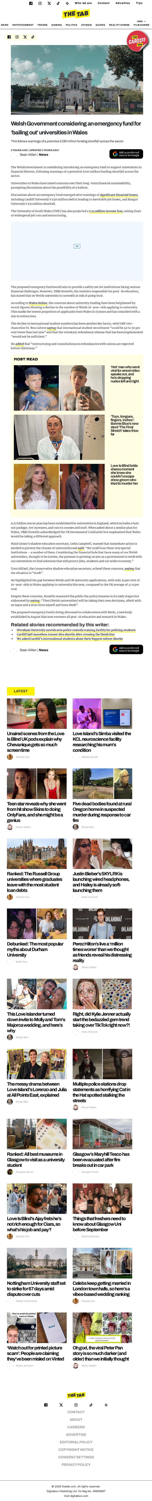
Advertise (123, 3)
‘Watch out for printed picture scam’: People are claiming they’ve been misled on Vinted (35, 1353)
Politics (71, 25)
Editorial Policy (76, 1442)
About (76, 1420)
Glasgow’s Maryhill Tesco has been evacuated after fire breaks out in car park (101, 1160)
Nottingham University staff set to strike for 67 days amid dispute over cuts (36, 1289)
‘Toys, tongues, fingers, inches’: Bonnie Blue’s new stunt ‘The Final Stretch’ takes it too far (124, 425)
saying (51, 328)
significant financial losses (119, 195)
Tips (139, 3)
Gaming (56, 25)
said (80, 548)
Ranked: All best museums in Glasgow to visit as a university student (36, 1160)
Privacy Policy (76, 1465)
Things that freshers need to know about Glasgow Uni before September (99, 1224)
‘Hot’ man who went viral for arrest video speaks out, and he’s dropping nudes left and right (125, 374)
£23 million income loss (106, 211)
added (19, 344)
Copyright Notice (76, 1450)
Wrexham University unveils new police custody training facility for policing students (76, 630)
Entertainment (23, 25)
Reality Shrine (119, 25)
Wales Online (38, 303)
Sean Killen (28, 155)
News (5, 25)
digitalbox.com (79, 1495)
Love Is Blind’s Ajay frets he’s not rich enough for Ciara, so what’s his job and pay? (34, 1224)
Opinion (86, 25)
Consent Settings (76, 1457)
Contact (104, 3)
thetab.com (69, 1486)
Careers (76, 1427)
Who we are (83, 3)
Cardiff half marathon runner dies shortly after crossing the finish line (66, 634)
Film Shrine (142, 25)
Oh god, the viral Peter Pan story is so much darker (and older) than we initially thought (101, 1353)
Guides (100, 25)
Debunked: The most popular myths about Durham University (35, 949)
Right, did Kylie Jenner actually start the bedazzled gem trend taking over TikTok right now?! (102, 1019)
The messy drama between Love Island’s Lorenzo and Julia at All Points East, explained (36, 1089)
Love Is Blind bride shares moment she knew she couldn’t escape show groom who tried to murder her (124, 474)
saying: (35, 600)
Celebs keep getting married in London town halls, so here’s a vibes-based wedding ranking (102, 1289)
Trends (42, 25)
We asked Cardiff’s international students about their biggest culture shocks (70, 639)
